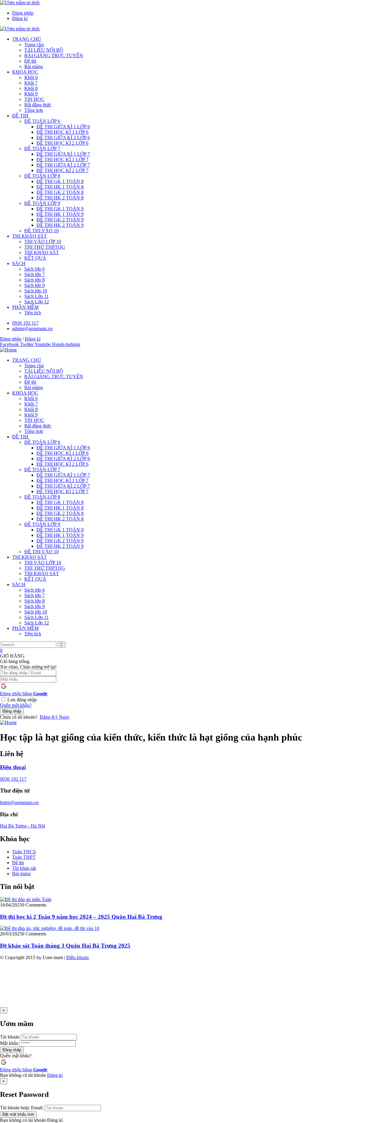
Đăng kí (55, 1075)
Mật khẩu (9, 1043)
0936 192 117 (13, 779)
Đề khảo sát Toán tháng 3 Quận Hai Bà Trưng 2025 (65, 945)
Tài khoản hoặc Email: (21, 1107)
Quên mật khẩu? (16, 705)
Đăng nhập (11, 711)
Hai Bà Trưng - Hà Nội (22, 825)
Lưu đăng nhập (22, 699)
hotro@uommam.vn (19, 802)
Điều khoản (77, 957)
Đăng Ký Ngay (55, 717)
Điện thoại (13, 767)
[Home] (8, 349)
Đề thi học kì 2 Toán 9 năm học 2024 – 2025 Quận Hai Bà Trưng (81, 917)
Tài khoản (9, 1036)
